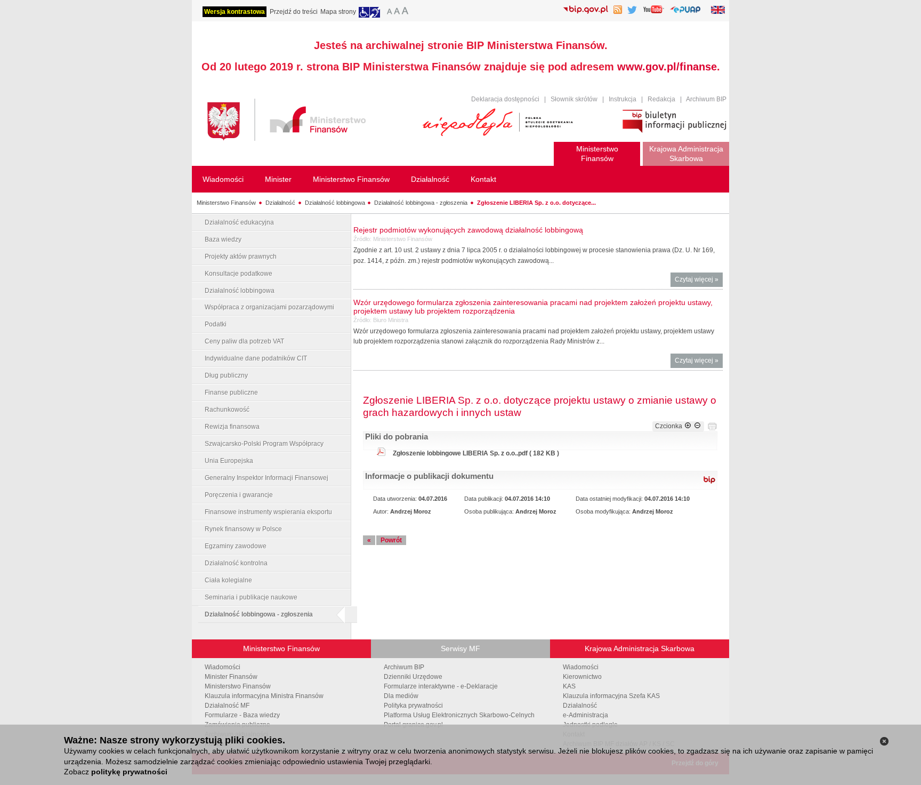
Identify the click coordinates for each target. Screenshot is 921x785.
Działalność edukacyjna (239, 222)
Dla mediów (401, 696)
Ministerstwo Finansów (226, 202)
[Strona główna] (309, 121)
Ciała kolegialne (228, 580)
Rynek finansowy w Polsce (243, 529)
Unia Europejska (229, 460)
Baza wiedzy (223, 239)
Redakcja (661, 99)
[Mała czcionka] (388, 12)
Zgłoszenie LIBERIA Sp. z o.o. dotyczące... (536, 202)
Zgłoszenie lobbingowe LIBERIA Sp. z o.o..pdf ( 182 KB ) (476, 453)
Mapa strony (338, 11)
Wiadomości (222, 667)
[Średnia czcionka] (397, 12)
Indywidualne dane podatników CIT (256, 358)
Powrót (391, 540)
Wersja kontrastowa (234, 11)
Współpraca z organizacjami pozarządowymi (269, 307)
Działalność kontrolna (236, 563)
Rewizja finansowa (232, 426)
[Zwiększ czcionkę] (688, 426)
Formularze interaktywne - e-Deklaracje (441, 686)
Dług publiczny (226, 375)
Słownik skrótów (574, 99)
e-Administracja (585, 715)
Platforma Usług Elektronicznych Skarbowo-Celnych (459, 715)
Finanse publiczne (231, 392)
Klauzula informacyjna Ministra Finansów (264, 696)
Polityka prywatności (413, 705)
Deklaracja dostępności (505, 99)
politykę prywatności (129, 771)
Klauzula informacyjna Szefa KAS (611, 696)
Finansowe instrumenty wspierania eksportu (268, 512)
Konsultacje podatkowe (238, 273)
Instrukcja (622, 99)
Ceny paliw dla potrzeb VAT (244, 341)
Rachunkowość (227, 409)
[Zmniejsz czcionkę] (697, 426)
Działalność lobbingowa (335, 202)
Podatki (216, 324)
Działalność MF (227, 705)
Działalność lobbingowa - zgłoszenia (420, 202)
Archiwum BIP (706, 99)
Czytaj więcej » (699, 281)
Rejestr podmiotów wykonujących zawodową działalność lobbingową (468, 230)
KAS (569, 686)
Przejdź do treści (294, 11)
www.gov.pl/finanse (667, 67)
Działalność (280, 202)
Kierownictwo (582, 676)
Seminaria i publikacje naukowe (251, 597)
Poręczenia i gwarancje (239, 495)
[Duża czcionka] (407, 12)
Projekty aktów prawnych (241, 256)
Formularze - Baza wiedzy (242, 715)
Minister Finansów (231, 676)
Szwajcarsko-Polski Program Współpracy (264, 443)
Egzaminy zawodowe (235, 546)
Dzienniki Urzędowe (413, 676)
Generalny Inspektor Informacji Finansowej (266, 478)
